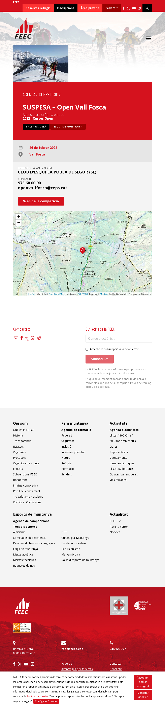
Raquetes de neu (24, 565)
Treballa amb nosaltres (28, 496)
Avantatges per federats (77, 669)
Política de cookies (37, 696)
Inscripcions (65, 8)
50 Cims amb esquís (123, 441)
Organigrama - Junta (26, 463)
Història (18, 435)
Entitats (18, 469)
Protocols (19, 457)
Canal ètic (116, 669)
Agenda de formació (76, 430)
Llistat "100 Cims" (121, 435)
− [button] (18, 222)
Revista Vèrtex (119, 526)
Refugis (66, 463)
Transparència (22, 441)
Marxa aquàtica (23, 554)
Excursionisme (70, 549)
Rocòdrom (20, 480)
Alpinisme (19, 532)
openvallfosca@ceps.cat (42, 187)
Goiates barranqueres (124, 474)
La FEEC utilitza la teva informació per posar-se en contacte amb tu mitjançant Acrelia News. (116, 371)
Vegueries (19, 452)
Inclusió (66, 446)
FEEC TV (115, 521)
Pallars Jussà (36, 126)
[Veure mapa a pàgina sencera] (18, 232)
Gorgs (114, 446)
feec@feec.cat (72, 649)
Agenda (29, 94)
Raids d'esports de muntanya (80, 560)
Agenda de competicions (31, 521)
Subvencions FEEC (25, 474)
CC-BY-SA (83, 294)
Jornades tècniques (122, 463)
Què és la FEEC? (23, 430)
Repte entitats (119, 452)
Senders (66, 474)
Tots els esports (25, 526)
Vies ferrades (118, 480)
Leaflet (31, 294)
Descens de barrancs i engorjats (34, 543)
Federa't (112, 8)
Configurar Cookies (46, 701)
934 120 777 (118, 649)
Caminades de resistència (29, 538)
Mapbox (104, 294)
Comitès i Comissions (27, 502)
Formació (67, 469)
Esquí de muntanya (68, 126)
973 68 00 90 (29, 183)
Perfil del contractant (26, 491)
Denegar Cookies (142, 695)
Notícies (115, 532)
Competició (48, 94)
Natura (65, 457)
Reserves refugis (38, 8)
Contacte (116, 663)
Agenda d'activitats (124, 430)
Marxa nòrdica (70, 554)
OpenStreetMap (56, 294)
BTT (64, 532)
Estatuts (18, 446)
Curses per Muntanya (75, 538)
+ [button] (18, 216)
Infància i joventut (73, 452)
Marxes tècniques (24, 560)
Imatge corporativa (25, 485)
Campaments (118, 457)
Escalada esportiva (73, 543)
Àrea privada (90, 8)
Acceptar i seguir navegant (143, 682)
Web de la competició (41, 201)
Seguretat (67, 441)
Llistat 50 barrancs (122, 469)
